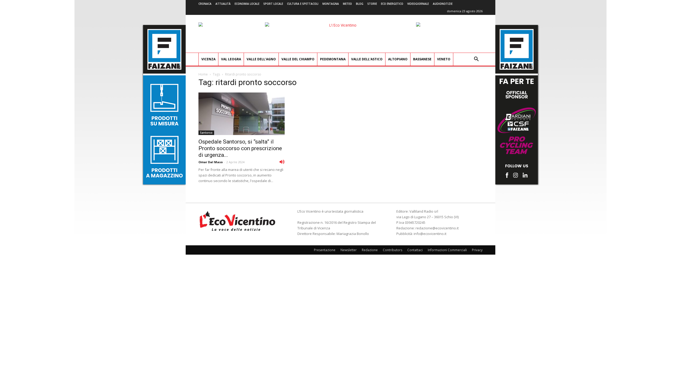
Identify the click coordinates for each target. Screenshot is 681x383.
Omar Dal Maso (210, 162)
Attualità (223, 4)
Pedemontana (333, 59)
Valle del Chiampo (297, 59)
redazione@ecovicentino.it (437, 228)
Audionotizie (442, 4)
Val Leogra (231, 59)
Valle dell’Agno (261, 59)
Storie (372, 4)
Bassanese (422, 59)
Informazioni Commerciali (447, 250)
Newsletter (348, 250)
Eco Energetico (392, 4)
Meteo (347, 4)
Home (203, 74)
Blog (359, 4)
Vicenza (208, 59)
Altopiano (398, 59)
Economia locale (247, 4)
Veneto (443, 59)
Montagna (330, 4)
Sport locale (273, 4)
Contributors (392, 250)
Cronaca (204, 4)
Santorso (206, 132)
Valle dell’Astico (367, 59)
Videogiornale (418, 4)
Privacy (477, 250)
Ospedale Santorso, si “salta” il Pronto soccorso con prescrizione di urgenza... (240, 148)
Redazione (370, 250)
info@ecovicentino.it (430, 233)
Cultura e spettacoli (302, 4)
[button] (476, 59)
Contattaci (415, 250)
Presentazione (324, 250)
